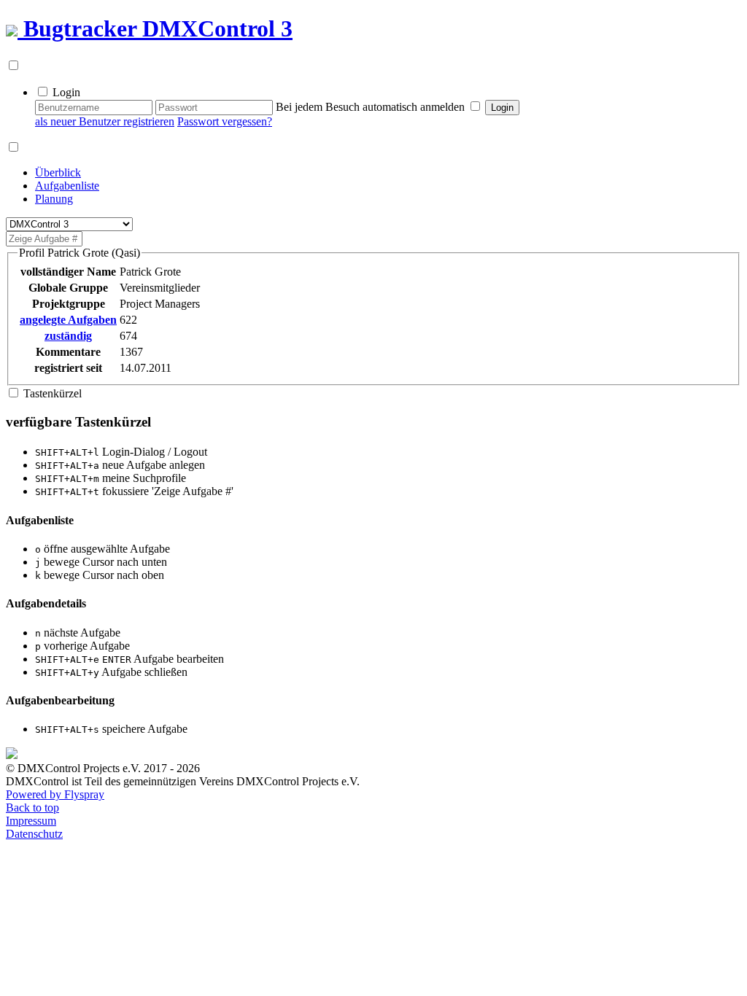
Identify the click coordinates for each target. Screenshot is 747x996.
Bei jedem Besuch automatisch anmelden (370, 107)
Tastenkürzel (52, 393)
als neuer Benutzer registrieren (104, 121)
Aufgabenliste (67, 185)
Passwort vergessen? (224, 121)
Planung (54, 198)
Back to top (32, 807)
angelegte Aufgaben (68, 320)
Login (66, 92)
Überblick (58, 172)
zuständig (68, 336)
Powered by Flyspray (55, 794)
